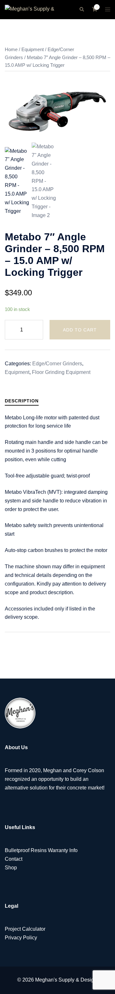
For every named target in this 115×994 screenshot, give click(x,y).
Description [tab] (22, 400)
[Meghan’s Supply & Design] (37, 9)
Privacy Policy (21, 937)
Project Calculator (25, 929)
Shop (11, 867)
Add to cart (80, 329)
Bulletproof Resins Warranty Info (41, 850)
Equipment (32, 49)
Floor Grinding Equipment (61, 372)
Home (11, 49)
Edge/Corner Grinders (57, 363)
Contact (13, 859)
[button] (81, 9)
